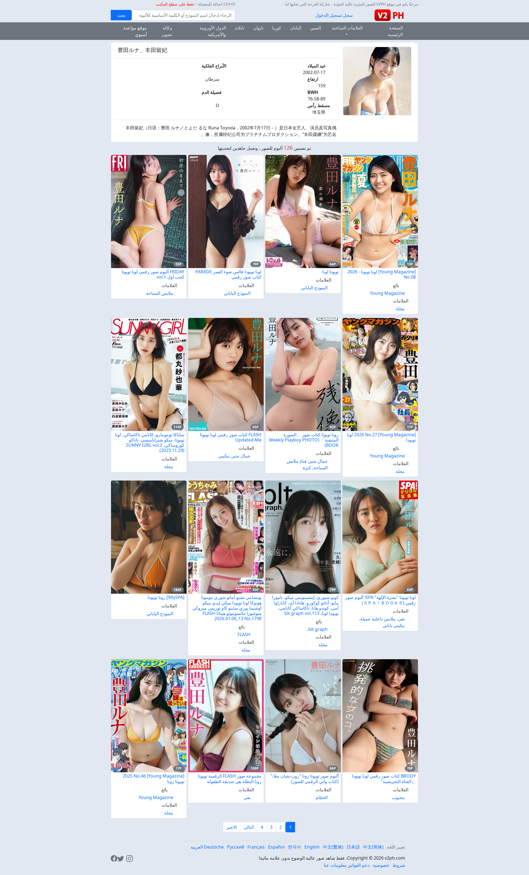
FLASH (243, 634)
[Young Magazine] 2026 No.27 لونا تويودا (381, 437)
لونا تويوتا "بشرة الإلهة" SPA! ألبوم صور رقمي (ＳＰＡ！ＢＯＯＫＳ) (380, 600)
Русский (235, 847)
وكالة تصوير (166, 31)
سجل (348, 15)
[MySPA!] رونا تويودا (166, 597)
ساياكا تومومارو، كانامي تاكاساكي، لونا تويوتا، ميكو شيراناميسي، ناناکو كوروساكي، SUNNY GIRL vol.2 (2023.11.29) (149, 443)
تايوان (258, 28)
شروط (399, 865)
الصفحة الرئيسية (395, 31)
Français (256, 847)
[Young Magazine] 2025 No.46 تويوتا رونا (153, 778)
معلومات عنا (335, 865)
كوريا (276, 28)
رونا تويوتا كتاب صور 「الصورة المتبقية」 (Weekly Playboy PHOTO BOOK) (304, 440)
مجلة (400, 309)
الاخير (231, 827)
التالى (249, 827)
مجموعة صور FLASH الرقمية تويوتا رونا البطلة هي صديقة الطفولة (229, 778)
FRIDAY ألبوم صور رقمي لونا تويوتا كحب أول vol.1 (153, 274)
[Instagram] (129, 858)
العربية (197, 847)
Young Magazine (387, 293)
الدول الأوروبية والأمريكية (212, 31)
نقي (401, 619)
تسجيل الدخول (328, 15)
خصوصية (381, 865)
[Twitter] (120, 858)
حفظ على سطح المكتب (175, 4)
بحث (121, 15)
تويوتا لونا (330, 272)
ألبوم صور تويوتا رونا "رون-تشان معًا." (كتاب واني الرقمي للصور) (304, 778)
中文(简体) (373, 847)
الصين (315, 28)
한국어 (294, 847)
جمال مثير (318, 461)
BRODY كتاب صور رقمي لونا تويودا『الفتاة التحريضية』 (384, 778)
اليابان (295, 28)
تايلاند (239, 28)
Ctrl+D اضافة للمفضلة (216, 4)
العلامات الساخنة (347, 28)
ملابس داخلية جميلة (378, 619)
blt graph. (317, 629)
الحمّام (322, 797)
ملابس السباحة (159, 293)
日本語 (353, 847)
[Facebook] (114, 858)
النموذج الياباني (314, 288)
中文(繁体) (333, 847)
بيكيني (224, 456)
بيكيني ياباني (394, 625)
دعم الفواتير (358, 865)
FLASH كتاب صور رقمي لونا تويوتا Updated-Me (230, 437)
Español (276, 847)
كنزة (307, 468)
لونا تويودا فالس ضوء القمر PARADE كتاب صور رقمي (228, 274)
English (312, 847)
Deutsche (214, 847)
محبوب (398, 797)
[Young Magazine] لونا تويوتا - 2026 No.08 (381, 274)
